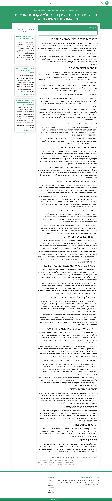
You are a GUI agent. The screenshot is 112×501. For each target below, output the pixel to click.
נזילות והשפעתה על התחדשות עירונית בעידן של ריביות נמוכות (25, 70)
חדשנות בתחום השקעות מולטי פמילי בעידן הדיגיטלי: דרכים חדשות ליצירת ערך (24, 103)
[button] (39, 28)
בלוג (22, 3)
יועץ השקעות (60, 3)
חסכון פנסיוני (34, 3)
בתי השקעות (68, 3)
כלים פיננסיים (43, 3)
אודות (75, 3)
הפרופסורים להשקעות (89, 477)
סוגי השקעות (51, 3)
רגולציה (27, 3)
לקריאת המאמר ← (29, 62)
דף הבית (76, 10)
